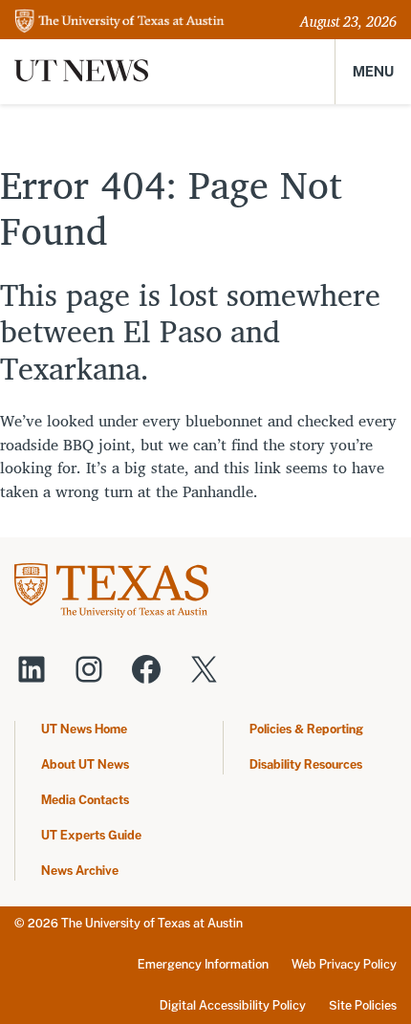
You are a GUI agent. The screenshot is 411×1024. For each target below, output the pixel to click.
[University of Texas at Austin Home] (119, 22)
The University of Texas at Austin (152, 923)
